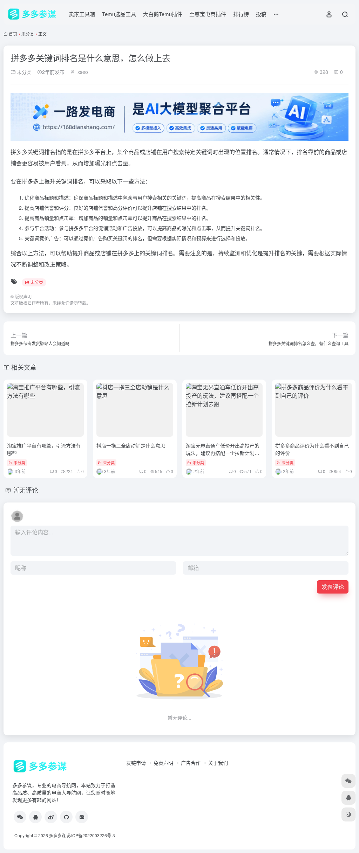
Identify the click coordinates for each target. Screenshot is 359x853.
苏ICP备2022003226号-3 (91, 835)
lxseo (81, 71)
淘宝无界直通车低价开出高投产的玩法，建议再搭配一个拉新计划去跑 (222, 453)
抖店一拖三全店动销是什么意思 (130, 445)
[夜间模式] (348, 814)
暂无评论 (25, 489)
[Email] (81, 817)
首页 (13, 34)
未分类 (27, 34)
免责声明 (163, 762)
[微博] (51, 817)
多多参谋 (57, 835)
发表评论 (332, 587)
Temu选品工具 (119, 14)
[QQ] (35, 817)
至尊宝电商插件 (207, 14)
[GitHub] (66, 817)
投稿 (261, 14)
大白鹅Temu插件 (162, 14)
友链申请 (136, 762)
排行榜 (241, 14)
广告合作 (191, 762)
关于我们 (218, 762)
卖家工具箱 (82, 14)
